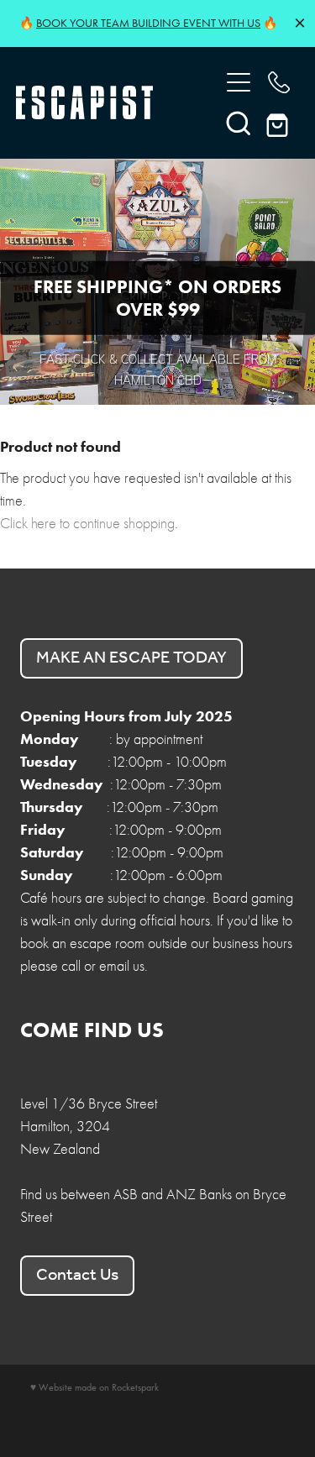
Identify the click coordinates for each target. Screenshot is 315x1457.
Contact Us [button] (77, 1276)
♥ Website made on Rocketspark (94, 1387)
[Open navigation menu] (238, 82)
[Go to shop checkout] (279, 122)
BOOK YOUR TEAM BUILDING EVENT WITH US (148, 23)
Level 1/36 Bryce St (77, 1081)
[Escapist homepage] (109, 102)
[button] (238, 122)
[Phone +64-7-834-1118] (279, 82)
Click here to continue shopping (87, 523)
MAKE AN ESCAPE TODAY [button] (131, 658)
